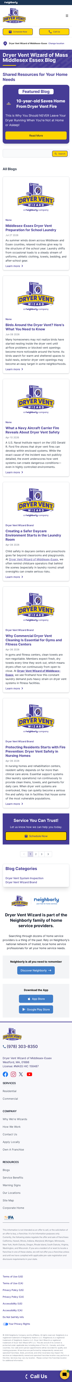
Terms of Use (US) (13, 1276)
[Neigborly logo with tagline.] (47, 901)
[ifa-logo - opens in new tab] (9, 1218)
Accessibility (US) (12, 1303)
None (9, 219)
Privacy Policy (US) (13, 1290)
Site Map (8, 1200)
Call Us (56, 31)
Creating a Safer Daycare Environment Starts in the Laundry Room (33, 535)
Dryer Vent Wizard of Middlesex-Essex (33, 559)
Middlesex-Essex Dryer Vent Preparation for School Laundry (31, 228)
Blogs (6, 1170)
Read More (36, 135)
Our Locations (11, 1192)
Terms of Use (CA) (13, 1283)
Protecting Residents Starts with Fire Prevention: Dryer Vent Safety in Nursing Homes (35, 751)
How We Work (12, 1126)
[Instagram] (13, 1074)
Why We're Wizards (15, 1119)
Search (61, 153)
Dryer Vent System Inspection (25, 878)
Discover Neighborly (34, 970)
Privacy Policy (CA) (13, 1296)
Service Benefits (13, 1177)
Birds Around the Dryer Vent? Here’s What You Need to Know (35, 327)
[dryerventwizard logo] (36, 1034)
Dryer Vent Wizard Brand (20, 525)
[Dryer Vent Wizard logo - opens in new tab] (19, 901)
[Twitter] (21, 1074)
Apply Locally (11, 1142)
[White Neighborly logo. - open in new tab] (11, 2)
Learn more (13, 265)
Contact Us (10, 1134)
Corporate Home (13, 1207)
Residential (9, 1091)
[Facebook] (5, 1074)
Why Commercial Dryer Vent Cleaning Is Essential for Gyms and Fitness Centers (34, 640)
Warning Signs (12, 1185)
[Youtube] (29, 1074)
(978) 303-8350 (22, 1046)
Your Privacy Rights (19, 1323)
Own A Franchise (13, 1149)
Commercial (10, 1098)
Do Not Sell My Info (13, 1317)
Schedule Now (20, 31)
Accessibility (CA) (12, 1310)
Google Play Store (38, 1009)
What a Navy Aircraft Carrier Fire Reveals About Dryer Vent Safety (33, 430)
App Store (38, 998)
